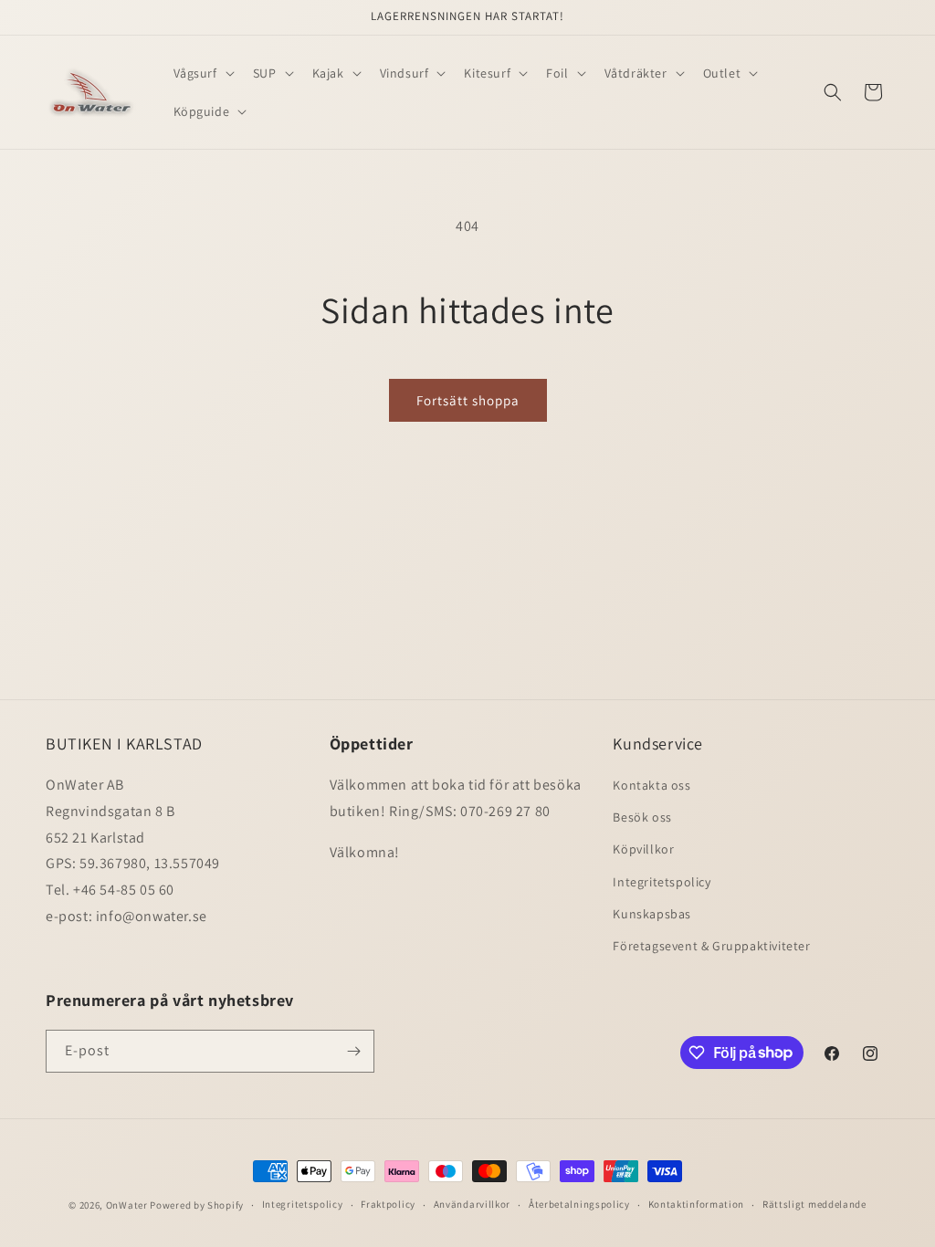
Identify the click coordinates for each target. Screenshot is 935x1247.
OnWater (127, 1205)
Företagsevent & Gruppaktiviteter (711, 946)
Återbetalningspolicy (579, 1204)
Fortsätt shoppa (468, 400)
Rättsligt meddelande (814, 1204)
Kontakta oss (651, 785)
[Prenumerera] (353, 1051)
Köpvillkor (643, 849)
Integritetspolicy (661, 882)
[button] (202, 73)
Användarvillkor (472, 1204)
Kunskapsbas (652, 914)
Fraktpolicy (388, 1204)
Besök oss (642, 817)
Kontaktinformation (696, 1204)
